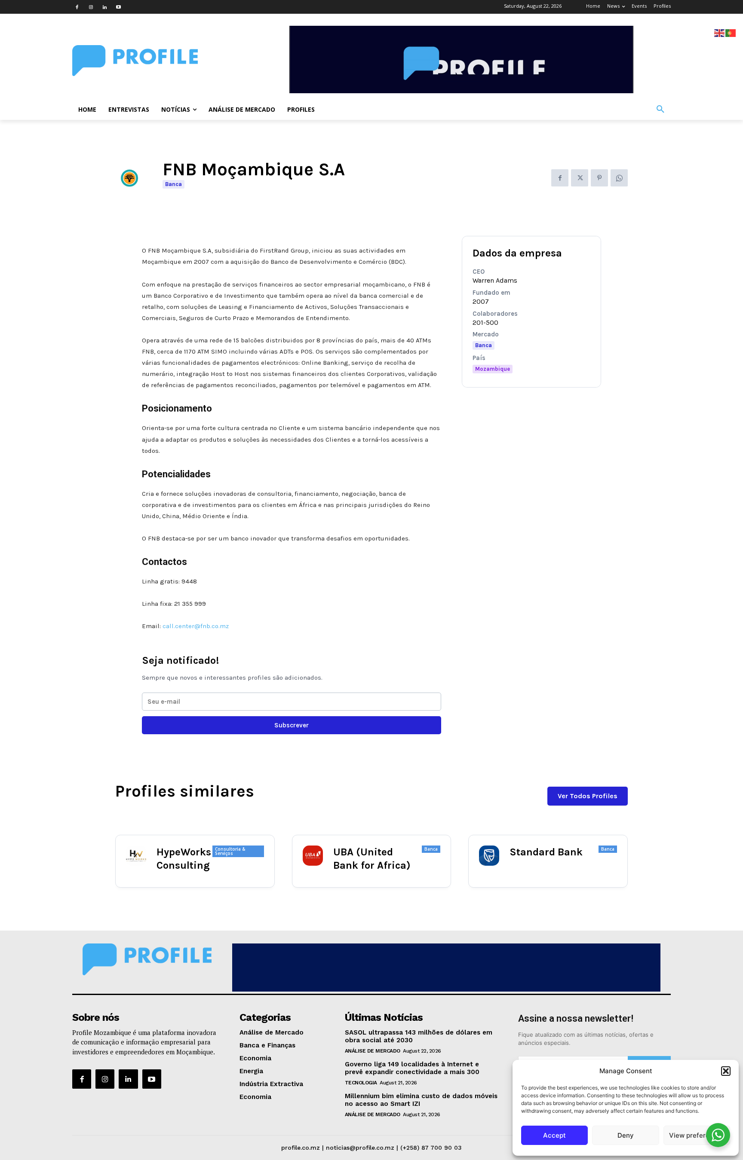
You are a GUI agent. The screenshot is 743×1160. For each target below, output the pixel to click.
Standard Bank (546, 852)
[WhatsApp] (619, 177)
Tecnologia (361, 1083)
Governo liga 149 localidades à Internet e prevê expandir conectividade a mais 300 (412, 1068)
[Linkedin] (104, 7)
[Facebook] (77, 7)
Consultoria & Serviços (230, 851)
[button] (726, 1071)
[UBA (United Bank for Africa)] (313, 856)
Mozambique (492, 369)
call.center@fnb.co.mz (196, 626)
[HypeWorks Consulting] (136, 856)
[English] (719, 32)
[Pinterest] (599, 177)
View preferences (697, 1135)
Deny (625, 1135)
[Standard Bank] (489, 856)
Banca (173, 184)
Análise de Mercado (372, 1051)
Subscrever (291, 725)
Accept (554, 1135)
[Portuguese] (731, 32)
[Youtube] (118, 7)
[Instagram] (90, 7)
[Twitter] (579, 177)
